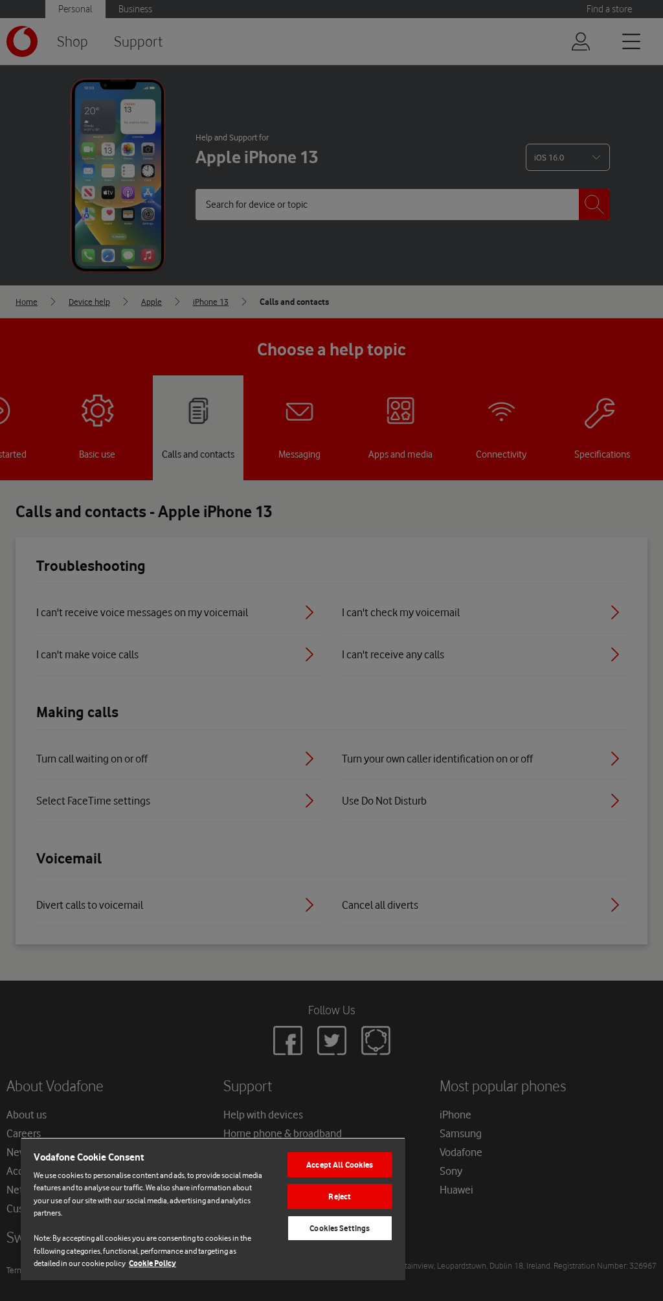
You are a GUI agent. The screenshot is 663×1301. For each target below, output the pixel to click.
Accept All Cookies (339, 1165)
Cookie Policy (152, 1263)
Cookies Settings (339, 1228)
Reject (339, 1196)
